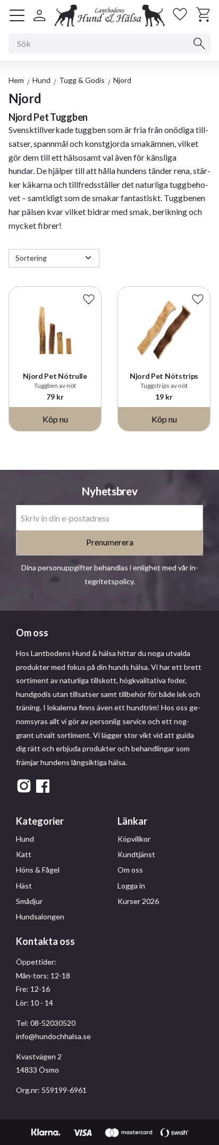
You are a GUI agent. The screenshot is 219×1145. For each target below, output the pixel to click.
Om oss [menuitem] (130, 869)
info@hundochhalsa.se (53, 1036)
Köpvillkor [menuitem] (133, 838)
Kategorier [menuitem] (40, 821)
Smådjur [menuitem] (29, 901)
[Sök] (199, 43)
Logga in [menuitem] (131, 885)
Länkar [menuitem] (132, 821)
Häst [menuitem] (24, 885)
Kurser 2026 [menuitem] (138, 901)
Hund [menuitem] (25, 838)
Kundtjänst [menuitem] (136, 854)
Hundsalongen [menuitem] (40, 916)
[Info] (55, 419)
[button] (17, 15)
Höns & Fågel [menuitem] (38, 869)
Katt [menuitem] (23, 854)
